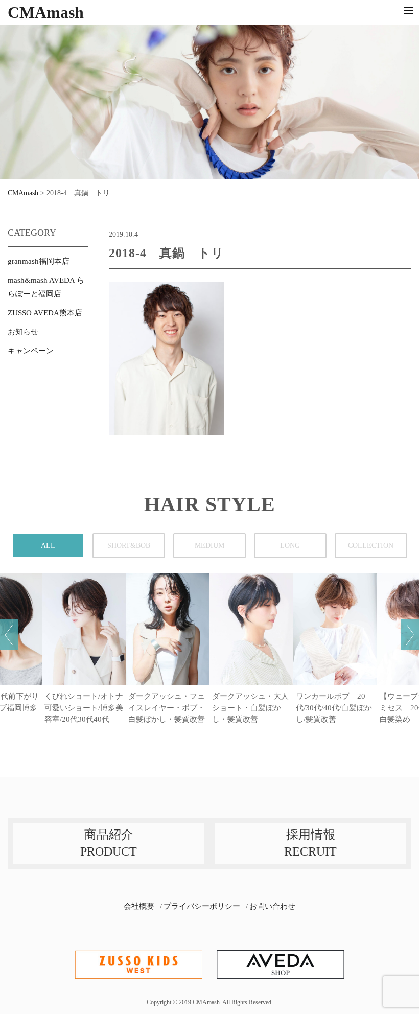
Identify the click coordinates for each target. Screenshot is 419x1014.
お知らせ (23, 332)
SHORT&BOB (128, 545)
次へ (410, 634)
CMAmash (46, 12)
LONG (290, 545)
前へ (9, 634)
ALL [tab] (48, 545)
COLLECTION (370, 545)
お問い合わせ (272, 906)
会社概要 (139, 906)
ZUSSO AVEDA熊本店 (45, 313)
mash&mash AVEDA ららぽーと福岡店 (46, 287)
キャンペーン (31, 351)
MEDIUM (209, 545)
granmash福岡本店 (38, 261)
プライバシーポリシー (202, 906)
